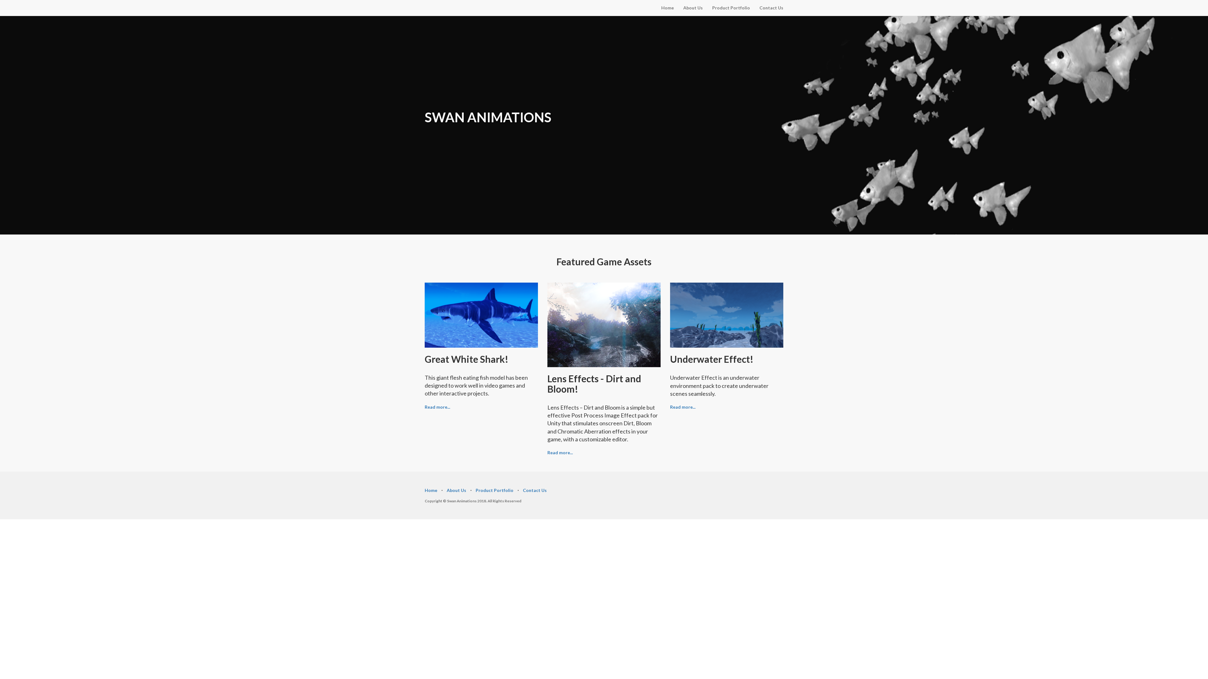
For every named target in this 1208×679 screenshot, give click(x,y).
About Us (693, 7)
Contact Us (771, 7)
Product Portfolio (731, 7)
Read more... (437, 407)
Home (667, 7)
